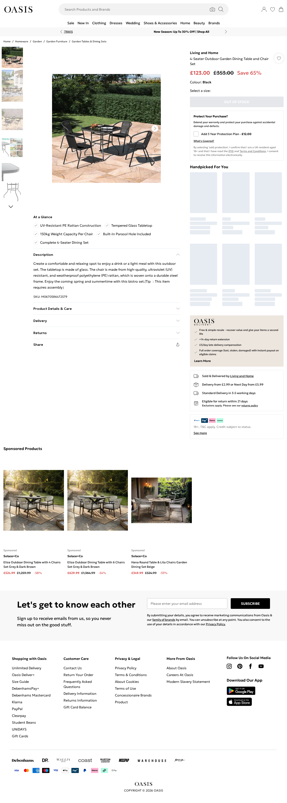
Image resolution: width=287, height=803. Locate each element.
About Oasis (177, 668)
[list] (106, 128)
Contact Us (73, 668)
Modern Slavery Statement (188, 681)
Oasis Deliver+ (23, 675)
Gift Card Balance (78, 707)
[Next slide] (226, 31)
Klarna (17, 702)
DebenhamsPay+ (25, 688)
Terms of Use (125, 688)
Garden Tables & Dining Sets (89, 41)
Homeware (21, 41)
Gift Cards (20, 736)
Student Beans (24, 722)
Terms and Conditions (253, 151)
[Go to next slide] (154, 128)
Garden (37, 41)
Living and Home (204, 53)
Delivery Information (80, 693)
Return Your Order (78, 675)
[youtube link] (261, 666)
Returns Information (80, 700)
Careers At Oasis (180, 675)
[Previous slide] (61, 31)
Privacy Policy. (216, 624)
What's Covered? (204, 140)
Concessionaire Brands (133, 695)
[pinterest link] (239, 666)
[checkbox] (237, 134)
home (7, 41)
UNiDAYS (19, 729)
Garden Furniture (56, 41)
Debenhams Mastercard (31, 695)
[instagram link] (229, 666)
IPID (231, 151)
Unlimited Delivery (26, 668)
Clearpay (19, 715)
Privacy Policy (125, 668)
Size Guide (20, 681)
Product (121, 702)
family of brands (163, 620)
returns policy (249, 405)
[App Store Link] (241, 696)
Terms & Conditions (131, 675)
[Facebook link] (250, 666)
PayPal (17, 709)
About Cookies (127, 681)
